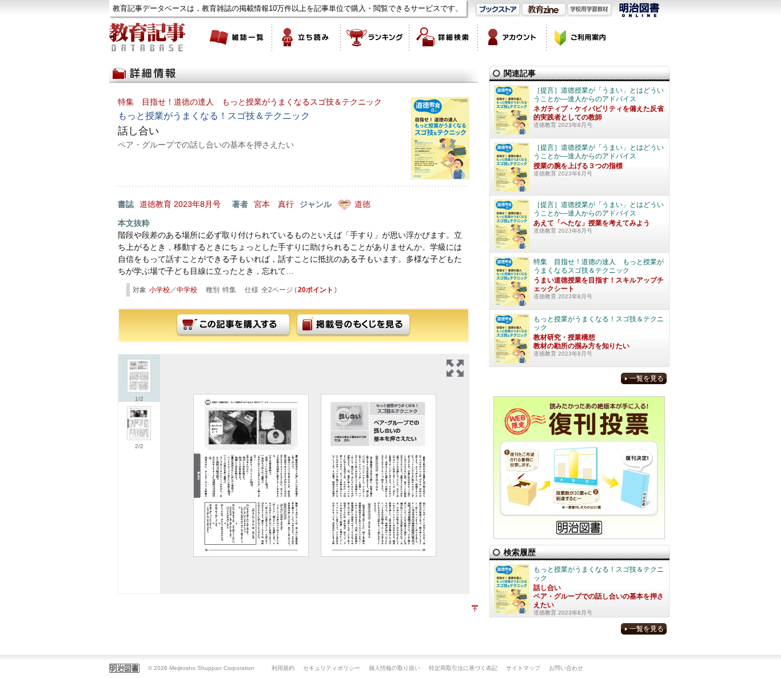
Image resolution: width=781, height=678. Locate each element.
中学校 (187, 290)
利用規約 (283, 668)
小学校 (159, 290)
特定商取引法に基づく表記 (463, 668)
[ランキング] (375, 37)
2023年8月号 (197, 204)
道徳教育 (156, 204)
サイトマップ (523, 668)
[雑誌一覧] (238, 37)
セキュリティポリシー (331, 668)
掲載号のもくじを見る (353, 325)
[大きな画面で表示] (455, 368)
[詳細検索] (443, 37)
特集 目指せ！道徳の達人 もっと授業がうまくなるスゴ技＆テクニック (250, 101)
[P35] (251, 475)
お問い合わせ (566, 668)
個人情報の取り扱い (394, 668)
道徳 (362, 204)
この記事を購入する (233, 325)
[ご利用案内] (581, 37)
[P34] (378, 475)
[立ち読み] (306, 37)
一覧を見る (646, 378)
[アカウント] (512, 37)
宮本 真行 (274, 204)
